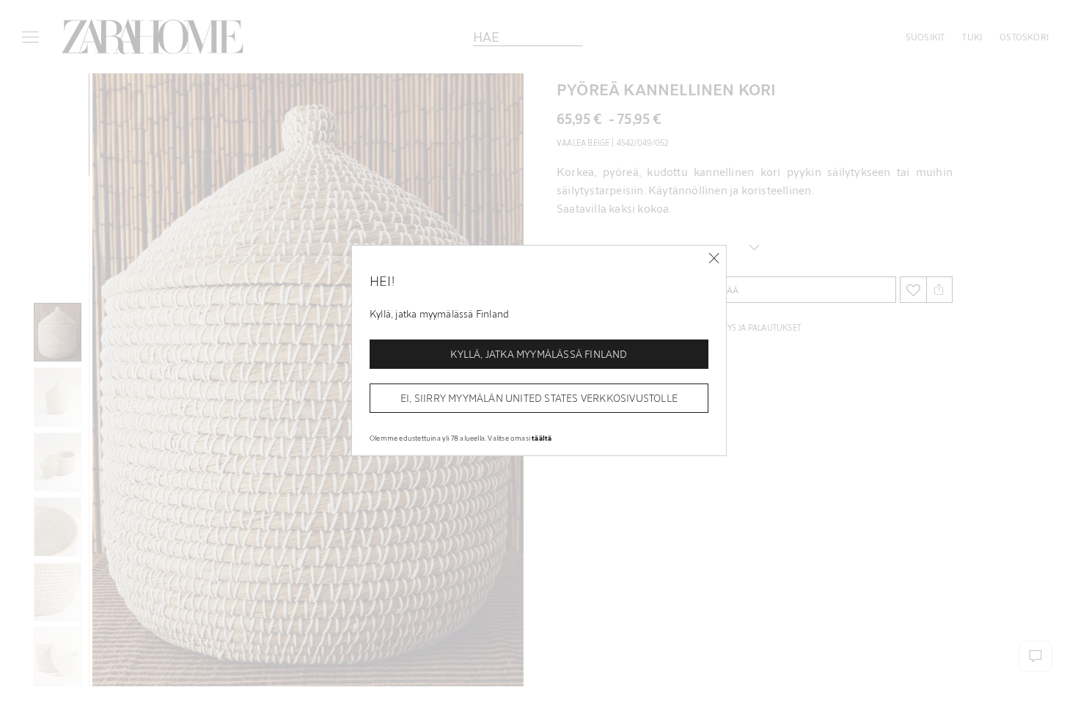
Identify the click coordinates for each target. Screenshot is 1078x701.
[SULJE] (714, 258)
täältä (541, 437)
